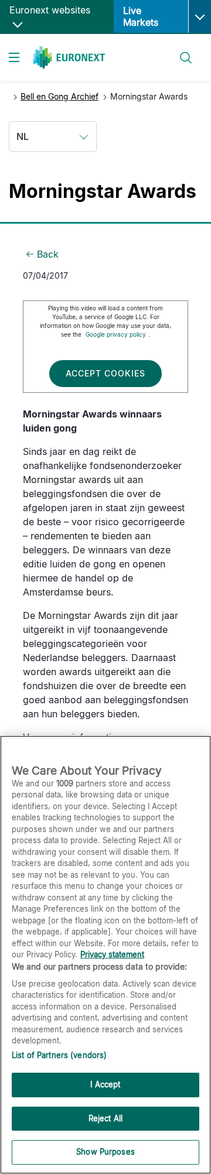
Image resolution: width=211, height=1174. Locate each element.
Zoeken (180, 50)
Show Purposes (105, 1151)
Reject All (105, 1118)
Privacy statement (112, 954)
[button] (199, 16)
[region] (105, 954)
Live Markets (140, 16)
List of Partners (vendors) (59, 1055)
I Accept (105, 1084)
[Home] (69, 57)
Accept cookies (105, 373)
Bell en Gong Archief (59, 96)
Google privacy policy (116, 334)
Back (48, 254)
